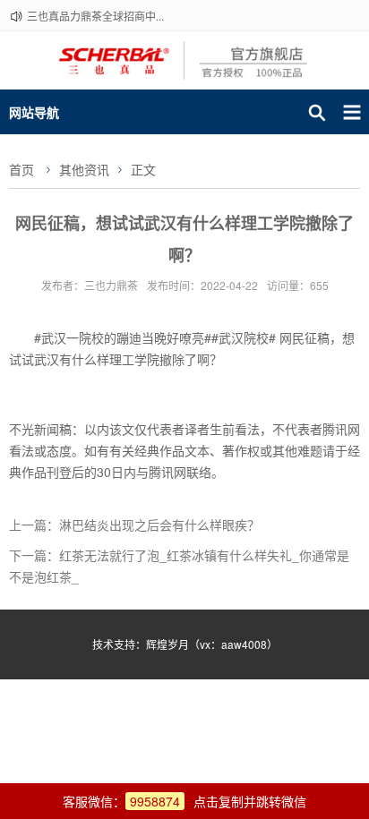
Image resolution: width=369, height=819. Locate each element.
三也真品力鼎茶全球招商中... (95, 15)
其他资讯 (84, 169)
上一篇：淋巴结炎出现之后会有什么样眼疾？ (134, 524)
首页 (21, 169)
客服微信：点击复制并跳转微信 (184, 801)
